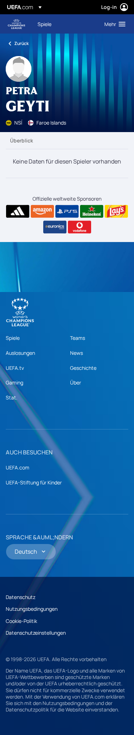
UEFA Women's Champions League (16, 24)
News (76, 352)
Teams (77, 337)
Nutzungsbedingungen (32, 608)
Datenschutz (20, 597)
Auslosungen (20, 352)
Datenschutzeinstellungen (36, 632)
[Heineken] (91, 211)
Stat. (12, 397)
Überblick (21, 140)
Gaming (14, 382)
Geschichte (83, 367)
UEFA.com (17, 467)
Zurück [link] (21, 43)
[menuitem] (65, 24)
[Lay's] (116, 211)
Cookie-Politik (21, 621)
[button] (113, 24)
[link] (44, 24)
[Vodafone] (79, 227)
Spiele (13, 337)
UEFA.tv (15, 367)
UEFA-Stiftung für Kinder (34, 482)
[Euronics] (54, 227)
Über (75, 382)
